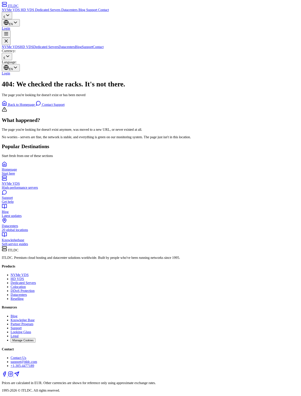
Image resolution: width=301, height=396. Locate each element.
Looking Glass (21, 332)
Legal (15, 336)
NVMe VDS (11, 10)
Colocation (18, 287)
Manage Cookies (23, 340)
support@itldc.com (24, 362)
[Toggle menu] (6, 34)
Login (6, 28)
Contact (103, 10)
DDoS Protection (23, 291)
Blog (82, 10)
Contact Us (18, 358)
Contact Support (53, 104)
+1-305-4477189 (22, 366)
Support (92, 10)
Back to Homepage (21, 104)
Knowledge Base (23, 320)
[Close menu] (6, 41)
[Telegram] (16, 375)
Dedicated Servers (48, 10)
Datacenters (69, 10)
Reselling (17, 299)
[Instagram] (11, 375)
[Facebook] (5, 375)
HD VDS (28, 10)
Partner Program (22, 324)
